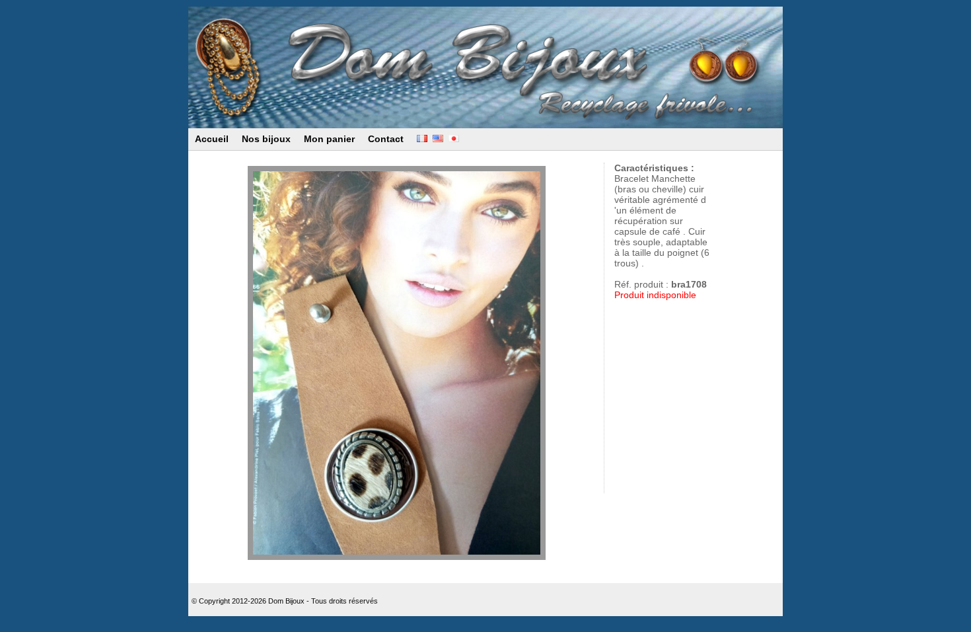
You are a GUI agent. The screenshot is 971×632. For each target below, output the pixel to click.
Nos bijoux (266, 139)
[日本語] (454, 139)
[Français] (422, 139)
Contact (386, 139)
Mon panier (329, 139)
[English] (438, 139)
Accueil (212, 139)
